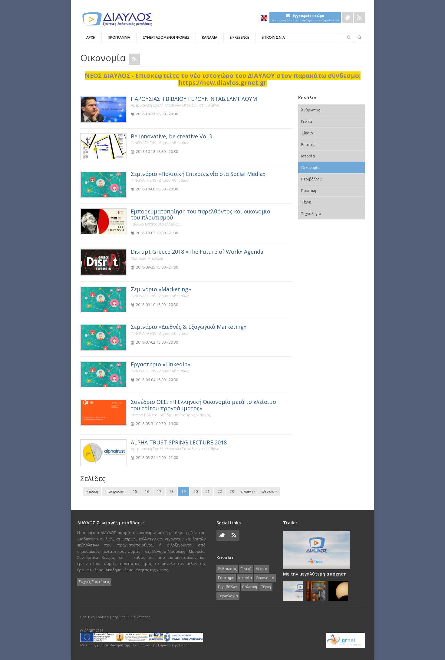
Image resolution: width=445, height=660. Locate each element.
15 (135, 491)
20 (195, 491)
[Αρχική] (116, 19)
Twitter (347, 17)
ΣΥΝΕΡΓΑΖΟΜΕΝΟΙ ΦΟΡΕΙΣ (166, 37)
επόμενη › (248, 491)
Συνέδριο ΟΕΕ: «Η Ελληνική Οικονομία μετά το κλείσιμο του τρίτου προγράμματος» (203, 405)
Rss (359, 17)
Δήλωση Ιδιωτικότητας (131, 617)
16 (147, 491)
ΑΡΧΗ (90, 37)
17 (159, 491)
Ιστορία (308, 156)
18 (171, 491)
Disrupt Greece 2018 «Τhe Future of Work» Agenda (197, 251)
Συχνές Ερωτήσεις (94, 581)
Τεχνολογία (311, 213)
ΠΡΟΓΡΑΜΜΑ (119, 37)
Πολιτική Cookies (94, 617)
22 (220, 491)
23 (232, 491)
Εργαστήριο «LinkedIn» (160, 364)
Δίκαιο (307, 133)
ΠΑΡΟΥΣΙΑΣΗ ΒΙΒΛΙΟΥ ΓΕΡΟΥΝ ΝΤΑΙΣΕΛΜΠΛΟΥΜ (194, 98)
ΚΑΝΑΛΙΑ (209, 37)
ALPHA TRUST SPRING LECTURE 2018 (179, 442)
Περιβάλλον (311, 179)
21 (208, 491)
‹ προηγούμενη (115, 491)
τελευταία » (269, 491)
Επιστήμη (309, 144)
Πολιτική (308, 190)
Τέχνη (306, 202)
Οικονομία (310, 167)
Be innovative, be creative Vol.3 (171, 136)
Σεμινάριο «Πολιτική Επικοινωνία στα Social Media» (198, 173)
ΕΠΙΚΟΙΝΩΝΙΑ (273, 37)
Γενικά (306, 121)
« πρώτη (92, 491)
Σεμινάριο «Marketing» (161, 289)
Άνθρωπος (310, 110)
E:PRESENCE (239, 37)
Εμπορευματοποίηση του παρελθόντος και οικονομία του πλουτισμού (200, 214)
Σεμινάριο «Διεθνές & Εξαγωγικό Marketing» (188, 326)
